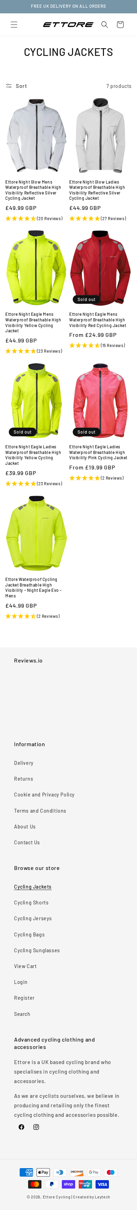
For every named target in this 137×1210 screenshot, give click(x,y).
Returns (23, 779)
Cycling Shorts (31, 902)
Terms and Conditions (40, 811)
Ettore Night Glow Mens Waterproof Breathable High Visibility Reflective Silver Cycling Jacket (33, 190)
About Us (25, 827)
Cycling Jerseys (33, 918)
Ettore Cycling (57, 1197)
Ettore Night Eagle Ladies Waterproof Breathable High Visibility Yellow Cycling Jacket (33, 455)
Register (24, 998)
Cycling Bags (29, 934)
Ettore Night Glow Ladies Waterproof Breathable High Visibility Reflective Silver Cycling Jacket (97, 190)
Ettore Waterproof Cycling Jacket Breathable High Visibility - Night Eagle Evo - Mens (33, 587)
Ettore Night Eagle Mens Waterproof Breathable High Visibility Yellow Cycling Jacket (33, 322)
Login (21, 982)
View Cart (25, 966)
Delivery (24, 763)
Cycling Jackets (33, 887)
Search (22, 1014)
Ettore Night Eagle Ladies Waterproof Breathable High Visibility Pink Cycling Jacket (98, 452)
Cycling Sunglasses (37, 950)
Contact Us (27, 842)
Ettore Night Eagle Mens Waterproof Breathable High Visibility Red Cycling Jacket (97, 319)
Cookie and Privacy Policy (44, 795)
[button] (14, 24)
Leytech (102, 1197)
